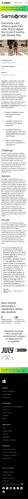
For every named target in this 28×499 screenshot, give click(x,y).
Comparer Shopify (7, 431)
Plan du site (5, 481)
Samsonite (4, 81)
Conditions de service (8, 472)
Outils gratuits (6, 437)
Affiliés (4, 418)
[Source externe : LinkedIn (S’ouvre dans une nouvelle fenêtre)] (21, 488)
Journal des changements (9, 440)
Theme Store (5, 409)
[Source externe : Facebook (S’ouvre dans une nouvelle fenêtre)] (3, 488)
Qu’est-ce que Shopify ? (9, 391)
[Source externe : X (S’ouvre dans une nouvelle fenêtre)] (7, 488)
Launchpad (4, 105)
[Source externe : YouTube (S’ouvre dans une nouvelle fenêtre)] (11, 488)
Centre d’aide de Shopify (9, 449)
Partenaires (5, 415)
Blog (3, 428)
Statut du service (6, 458)
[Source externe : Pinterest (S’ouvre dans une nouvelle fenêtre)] (3, 492)
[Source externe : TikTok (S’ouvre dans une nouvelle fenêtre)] (18, 488)
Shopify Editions (6, 394)
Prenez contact (18, 2)
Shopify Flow (14, 105)
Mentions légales (7, 475)
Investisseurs (5, 397)
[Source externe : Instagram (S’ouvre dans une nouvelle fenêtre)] (14, 488)
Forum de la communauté (9, 452)
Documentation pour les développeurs (12, 406)
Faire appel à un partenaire (9, 455)
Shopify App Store (7, 412)
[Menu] (26, 3)
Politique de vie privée (8, 478)
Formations (5, 434)
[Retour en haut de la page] (4, 381)
